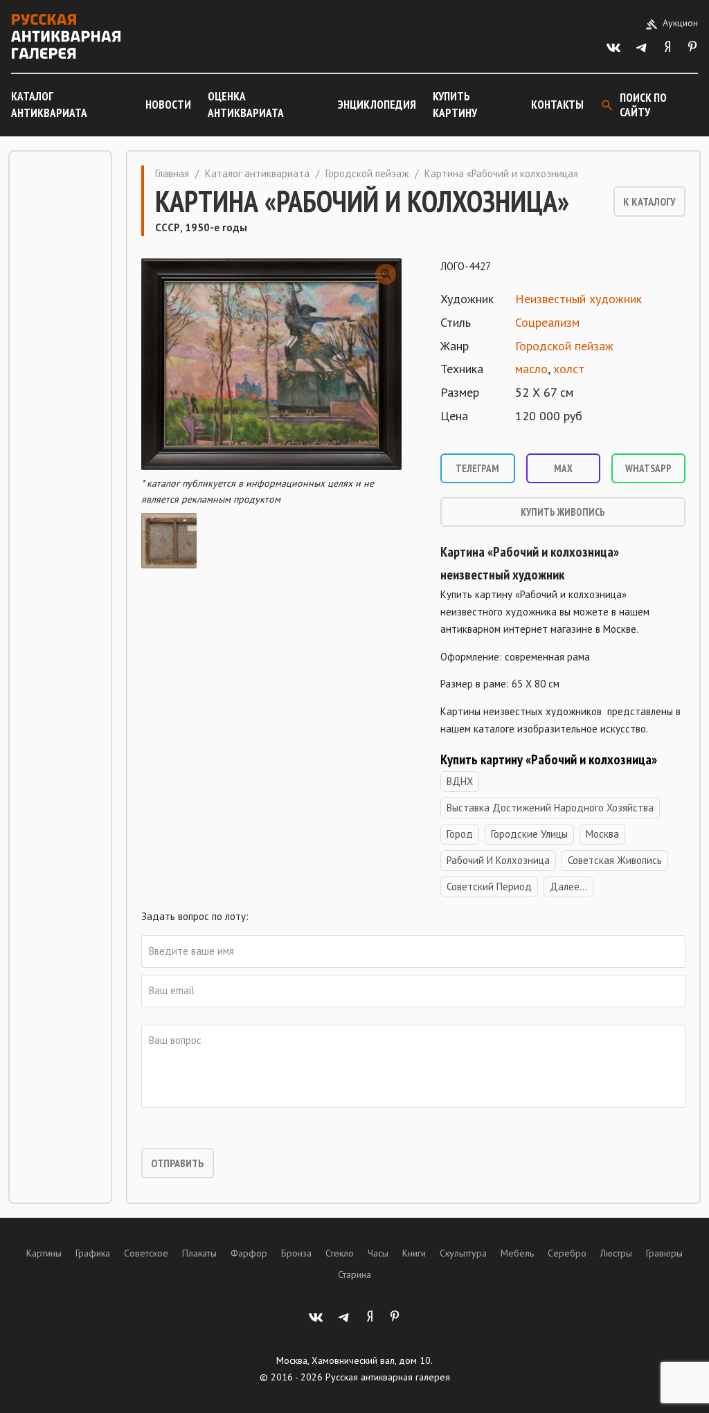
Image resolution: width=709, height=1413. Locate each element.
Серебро (567, 1253)
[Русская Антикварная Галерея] (65, 36)
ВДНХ (460, 781)
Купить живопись (563, 512)
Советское (146, 1253)
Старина (354, 1274)
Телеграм (477, 468)
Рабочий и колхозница (498, 860)
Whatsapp (648, 468)
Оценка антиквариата (246, 104)
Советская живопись (615, 860)
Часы (378, 1253)
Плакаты (199, 1253)
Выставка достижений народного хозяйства (550, 807)
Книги (414, 1253)
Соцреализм (547, 322)
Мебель (517, 1253)
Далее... (568, 886)
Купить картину (455, 104)
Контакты (557, 104)
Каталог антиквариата (49, 104)
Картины (44, 1253)
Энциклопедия (377, 104)
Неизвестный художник (578, 299)
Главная (172, 173)
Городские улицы (529, 833)
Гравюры (664, 1253)
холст (568, 369)
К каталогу (649, 201)
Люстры (616, 1253)
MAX (563, 468)
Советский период (489, 886)
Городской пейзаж (367, 173)
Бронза (296, 1253)
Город (460, 833)
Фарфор (249, 1253)
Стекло (339, 1253)
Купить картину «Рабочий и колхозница (546, 759)
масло (531, 369)
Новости (168, 104)
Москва (602, 833)
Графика (92, 1253)
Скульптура (463, 1253)
